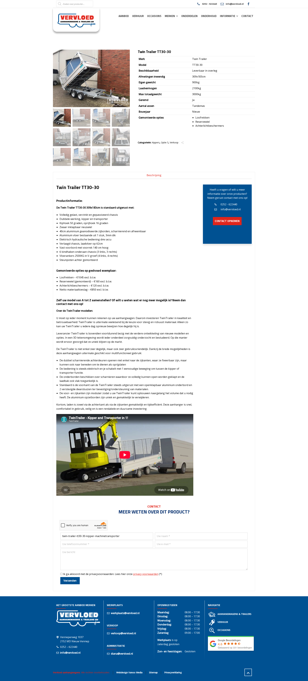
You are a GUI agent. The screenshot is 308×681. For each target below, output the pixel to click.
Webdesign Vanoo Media (129, 672)
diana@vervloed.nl (122, 653)
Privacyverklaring (173, 672)
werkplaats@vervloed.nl (125, 613)
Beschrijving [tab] (154, 175)
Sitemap (153, 672)
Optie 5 (164, 142)
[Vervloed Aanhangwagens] (74, 20)
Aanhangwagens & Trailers (234, 613)
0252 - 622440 (209, 3)
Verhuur (223, 622)
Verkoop (174, 142)
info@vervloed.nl (235, 3)
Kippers (156, 142)
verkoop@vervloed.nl (123, 633)
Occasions (224, 630)
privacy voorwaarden (145, 574)
